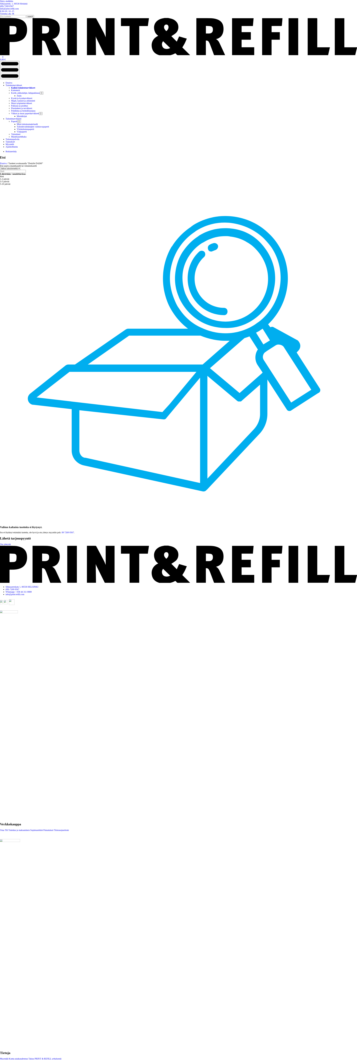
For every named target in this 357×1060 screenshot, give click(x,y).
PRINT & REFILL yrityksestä (47, 1058)
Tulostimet (15, 134)
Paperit (14, 121)
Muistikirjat (22, 116)
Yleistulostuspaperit (25, 129)
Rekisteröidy (11, 151)
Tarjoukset (10, 142)
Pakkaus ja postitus (19, 106)
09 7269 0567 (68, 532)
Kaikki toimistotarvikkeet (23, 88)
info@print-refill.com (15, 594)
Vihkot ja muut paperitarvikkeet (25, 113)
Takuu (31, 1058)
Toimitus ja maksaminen (19, 830)
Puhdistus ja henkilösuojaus (23, 111)
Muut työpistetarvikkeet (21, 103)
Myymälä (10, 144)
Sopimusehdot (36, 830)
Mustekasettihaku (18, 137)
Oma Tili (4, 830)
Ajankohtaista (12, 147)
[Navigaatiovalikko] (10, 70)
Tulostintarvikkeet (13, 119)
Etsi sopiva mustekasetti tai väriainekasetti (18, 166)
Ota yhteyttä (5, 544)
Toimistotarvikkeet (14, 85)
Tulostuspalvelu (12, 139)
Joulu (19, 96)
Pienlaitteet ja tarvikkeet (21, 108)
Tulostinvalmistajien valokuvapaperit (33, 126)
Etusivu (9, 83)
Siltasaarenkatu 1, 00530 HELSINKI (22, 587)
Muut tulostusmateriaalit (27, 124)
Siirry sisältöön (6, 1)
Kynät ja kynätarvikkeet (21, 98)
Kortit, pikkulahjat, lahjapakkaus (25, 93)
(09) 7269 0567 (12, 589)
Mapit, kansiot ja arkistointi (23, 101)
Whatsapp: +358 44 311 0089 (19, 592)
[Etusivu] (178, 54)
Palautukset (48, 830)
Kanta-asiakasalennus (18, 1058)
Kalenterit (15, 90)
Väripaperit (22, 132)
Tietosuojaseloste (61, 830)
